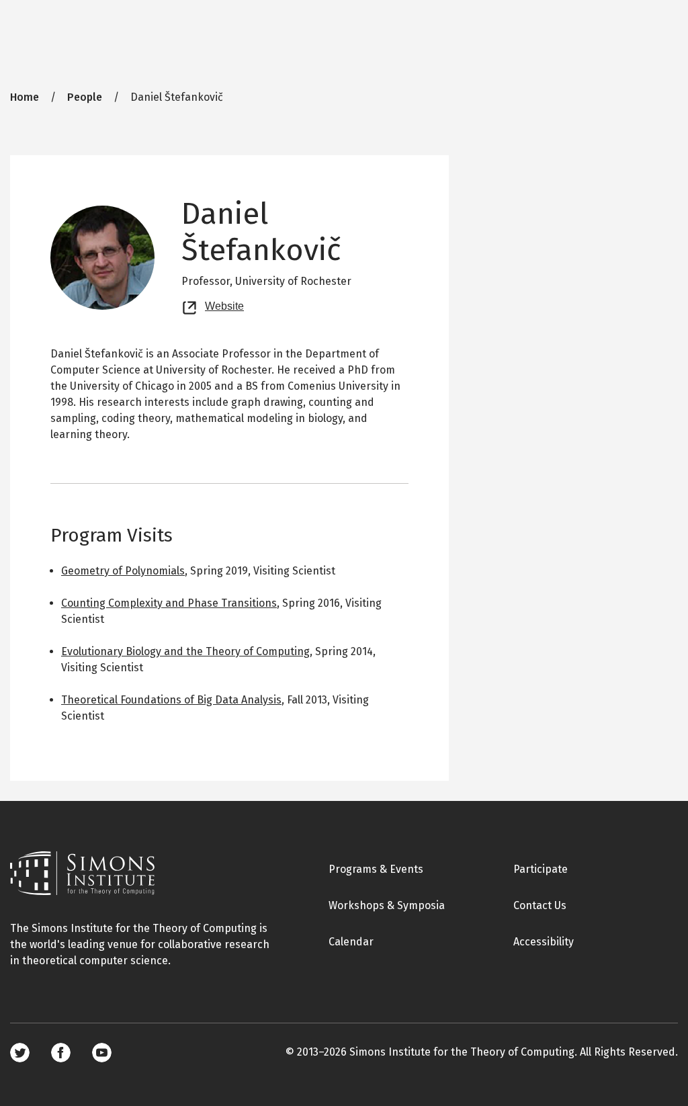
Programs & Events (376, 869)
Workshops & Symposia (387, 905)
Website (224, 304)
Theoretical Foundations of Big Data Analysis (171, 699)
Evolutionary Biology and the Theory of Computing (185, 651)
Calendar (351, 941)
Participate (540, 869)
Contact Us (539, 905)
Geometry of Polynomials (123, 570)
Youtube (102, 1052)
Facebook (61, 1052)
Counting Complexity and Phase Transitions (169, 603)
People (84, 97)
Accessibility (543, 941)
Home (24, 97)
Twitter (20, 1052)
